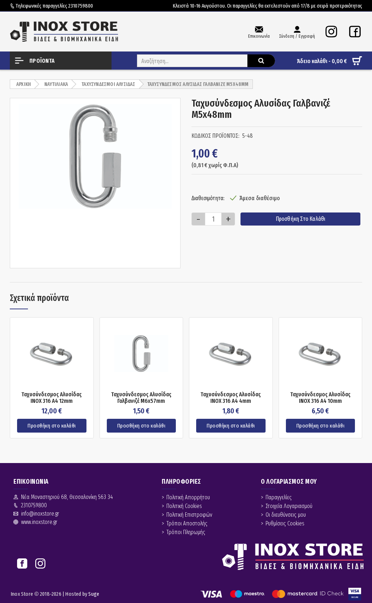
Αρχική (23, 84)
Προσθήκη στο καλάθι (301, 218)
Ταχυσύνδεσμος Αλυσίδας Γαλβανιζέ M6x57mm (141, 397)
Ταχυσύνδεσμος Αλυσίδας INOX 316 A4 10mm (320, 397)
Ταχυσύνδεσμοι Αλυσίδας (108, 84)
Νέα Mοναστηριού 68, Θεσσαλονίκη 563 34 (67, 496)
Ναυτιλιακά (56, 84)
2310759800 (80, 6)
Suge (93, 594)
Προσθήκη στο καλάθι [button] (52, 425)
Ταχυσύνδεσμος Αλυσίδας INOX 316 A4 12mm (51, 397)
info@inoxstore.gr (40, 513)
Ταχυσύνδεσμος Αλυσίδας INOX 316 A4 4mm (231, 397)
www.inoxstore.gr (39, 522)
